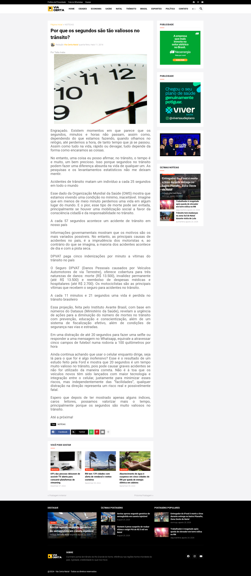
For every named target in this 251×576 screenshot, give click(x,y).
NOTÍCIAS (69, 25)
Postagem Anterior (57, 495)
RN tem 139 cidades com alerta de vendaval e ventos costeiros (98, 476)
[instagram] (198, 2)
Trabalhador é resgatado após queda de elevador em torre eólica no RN (187, 204)
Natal (119, 9)
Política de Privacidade (57, 2)
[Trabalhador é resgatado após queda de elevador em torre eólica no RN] (167, 204)
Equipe (88, 2)
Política (170, 9)
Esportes (156, 9)
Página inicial (56, 25)
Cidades (83, 9)
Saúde (108, 9)
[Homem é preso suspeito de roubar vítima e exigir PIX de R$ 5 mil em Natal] (108, 530)
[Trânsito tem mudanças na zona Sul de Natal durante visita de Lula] (167, 216)
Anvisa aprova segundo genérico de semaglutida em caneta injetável (133, 515)
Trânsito (131, 9)
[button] (193, 8)
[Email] (102, 432)
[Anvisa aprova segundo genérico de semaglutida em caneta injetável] (108, 517)
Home (72, 9)
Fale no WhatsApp (75, 2)
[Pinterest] (96, 432)
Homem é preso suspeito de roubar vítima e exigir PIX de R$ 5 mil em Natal (133, 529)
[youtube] (202, 2)
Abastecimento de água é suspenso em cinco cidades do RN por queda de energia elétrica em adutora (134, 478)
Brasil (143, 9)
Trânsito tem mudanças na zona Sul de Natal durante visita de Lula (187, 216)
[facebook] (194, 2)
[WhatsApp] (91, 432)
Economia (96, 9)
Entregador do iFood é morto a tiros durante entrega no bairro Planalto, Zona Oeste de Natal (187, 516)
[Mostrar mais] (108, 432)
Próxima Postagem (143, 495)
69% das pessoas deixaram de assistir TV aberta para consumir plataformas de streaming (65, 478)
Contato (183, 9)
